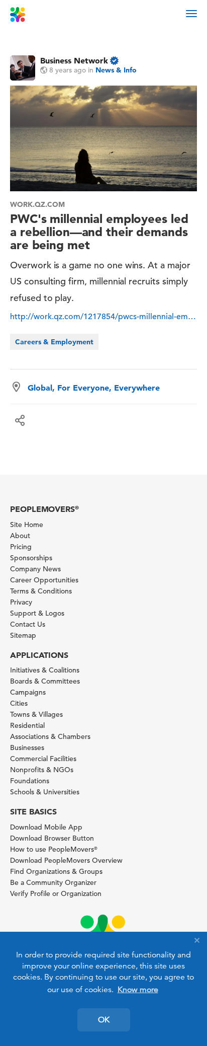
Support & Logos (37, 613)
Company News (35, 568)
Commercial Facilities (43, 758)
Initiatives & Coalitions (44, 670)
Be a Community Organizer (53, 882)
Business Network (74, 60)
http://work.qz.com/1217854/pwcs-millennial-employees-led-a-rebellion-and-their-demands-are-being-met (103, 317)
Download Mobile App (46, 827)
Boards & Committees (45, 681)
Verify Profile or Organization (55, 893)
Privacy (21, 602)
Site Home (26, 524)
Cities (19, 703)
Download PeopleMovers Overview (66, 860)
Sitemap (23, 635)
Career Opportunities (44, 579)
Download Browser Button (52, 838)
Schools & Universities (44, 791)
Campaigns (28, 692)
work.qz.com (37, 204)
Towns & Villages (36, 714)
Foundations (29, 780)
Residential (27, 725)
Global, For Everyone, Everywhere (94, 388)
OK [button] (104, 1020)
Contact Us (27, 624)
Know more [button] (138, 990)
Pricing (21, 546)
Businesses (27, 747)
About (20, 535)
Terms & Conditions (41, 590)
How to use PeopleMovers (53, 849)
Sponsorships (31, 557)
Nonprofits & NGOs (41, 769)
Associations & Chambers (50, 736)
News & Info (116, 69)
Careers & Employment (54, 341)
